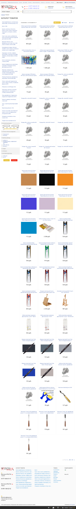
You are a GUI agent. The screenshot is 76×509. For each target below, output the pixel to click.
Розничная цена (7, 123)
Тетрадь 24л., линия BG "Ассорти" (65, 122)
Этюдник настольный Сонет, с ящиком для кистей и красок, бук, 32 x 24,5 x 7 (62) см (47, 292)
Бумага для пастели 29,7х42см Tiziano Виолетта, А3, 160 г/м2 (47, 195)
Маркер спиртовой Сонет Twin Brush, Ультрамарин (29, 364)
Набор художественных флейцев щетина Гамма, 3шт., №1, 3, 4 (47, 26)
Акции (52, 2)
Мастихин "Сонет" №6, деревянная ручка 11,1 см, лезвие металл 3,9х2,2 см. (29, 437)
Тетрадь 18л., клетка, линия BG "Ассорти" (29, 147)
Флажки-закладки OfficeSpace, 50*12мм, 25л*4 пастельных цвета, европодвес (29, 75)
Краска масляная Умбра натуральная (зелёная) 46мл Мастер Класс (28, 244)
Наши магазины (36, 2)
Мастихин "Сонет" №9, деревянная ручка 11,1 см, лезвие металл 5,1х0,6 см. (29, 413)
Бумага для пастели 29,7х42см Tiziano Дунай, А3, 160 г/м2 (29, 195)
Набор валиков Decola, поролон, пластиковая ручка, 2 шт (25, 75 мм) (47, 388)
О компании (4, 2)
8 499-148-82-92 (6, 488)
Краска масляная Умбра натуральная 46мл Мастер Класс (65, 219)
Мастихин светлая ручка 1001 (65, 387)
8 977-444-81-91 (33, 6)
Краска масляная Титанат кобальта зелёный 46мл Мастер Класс (47, 243)
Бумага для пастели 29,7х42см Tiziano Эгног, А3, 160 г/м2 (29, 171)
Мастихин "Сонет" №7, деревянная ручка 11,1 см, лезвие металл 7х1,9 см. (65, 413)
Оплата (30, 2)
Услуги (20, 2)
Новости (43, 2)
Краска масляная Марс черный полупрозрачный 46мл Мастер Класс (65, 244)
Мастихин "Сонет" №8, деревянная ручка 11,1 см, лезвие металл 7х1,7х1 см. (47, 413)
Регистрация (72, 2)
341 (72, 460)
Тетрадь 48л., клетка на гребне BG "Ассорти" (29, 123)
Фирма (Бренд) (6, 138)
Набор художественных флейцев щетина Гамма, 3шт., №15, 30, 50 (28, 26)
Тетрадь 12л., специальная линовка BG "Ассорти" (47, 147)
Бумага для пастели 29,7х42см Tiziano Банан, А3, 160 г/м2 (65, 195)
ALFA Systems (72, 504)
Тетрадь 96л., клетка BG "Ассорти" (28, 98)
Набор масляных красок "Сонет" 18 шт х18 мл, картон (47, 219)
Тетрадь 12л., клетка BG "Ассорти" (65, 146)
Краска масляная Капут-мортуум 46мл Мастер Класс (47, 267)
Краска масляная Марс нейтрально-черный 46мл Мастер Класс (28, 267)
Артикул (5, 151)
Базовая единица (7, 153)
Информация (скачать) (13, 2)
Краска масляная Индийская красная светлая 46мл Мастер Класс (65, 267)
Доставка (25, 2)
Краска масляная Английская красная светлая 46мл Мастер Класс (29, 291)
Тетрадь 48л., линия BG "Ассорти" (65, 98)
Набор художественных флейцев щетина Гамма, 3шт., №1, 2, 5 (65, 26)
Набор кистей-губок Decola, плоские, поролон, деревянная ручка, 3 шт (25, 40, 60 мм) (65, 365)
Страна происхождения (9, 131)
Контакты (48, 2)
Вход (67, 2)
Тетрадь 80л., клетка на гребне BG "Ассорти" (47, 99)
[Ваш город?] (62, 2)
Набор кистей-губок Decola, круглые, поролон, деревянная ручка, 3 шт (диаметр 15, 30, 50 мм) (29, 389)
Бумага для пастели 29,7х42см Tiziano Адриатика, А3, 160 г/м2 (29, 219)
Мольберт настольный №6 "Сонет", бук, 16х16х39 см (65, 291)
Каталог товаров (6, 11)
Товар (4, 148)
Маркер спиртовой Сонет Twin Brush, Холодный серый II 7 (47, 340)
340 (70, 460)
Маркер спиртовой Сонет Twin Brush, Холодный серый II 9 (29, 340)
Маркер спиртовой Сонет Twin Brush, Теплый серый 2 (47, 364)
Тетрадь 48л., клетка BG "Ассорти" (47, 122)
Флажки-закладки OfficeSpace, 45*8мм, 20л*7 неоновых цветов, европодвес (47, 75)
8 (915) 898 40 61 (6, 497)
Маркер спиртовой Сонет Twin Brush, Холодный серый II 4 (65, 340)
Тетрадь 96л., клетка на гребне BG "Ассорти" (65, 74)
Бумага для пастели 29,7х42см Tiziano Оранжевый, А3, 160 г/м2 (65, 171)
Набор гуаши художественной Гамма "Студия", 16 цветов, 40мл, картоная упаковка (47, 51)
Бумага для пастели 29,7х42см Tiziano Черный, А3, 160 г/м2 (47, 171)
